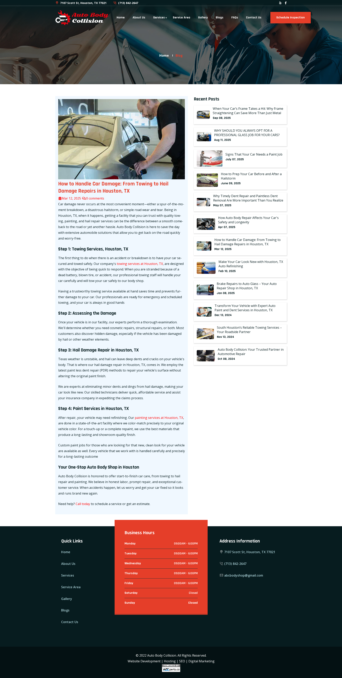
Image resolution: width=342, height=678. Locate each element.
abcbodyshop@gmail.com (243, 575)
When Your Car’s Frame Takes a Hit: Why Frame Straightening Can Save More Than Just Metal (248, 110)
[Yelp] (280, 3)
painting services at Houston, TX (159, 417)
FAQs (234, 17)
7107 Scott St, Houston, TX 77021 (82, 3)
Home (121, 17)
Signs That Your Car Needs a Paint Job (253, 154)
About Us (139, 17)
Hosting (170, 661)
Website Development (144, 661)
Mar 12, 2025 (72, 198)
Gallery (203, 17)
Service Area (181, 17)
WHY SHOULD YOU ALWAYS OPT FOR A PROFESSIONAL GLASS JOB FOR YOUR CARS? (247, 132)
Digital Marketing (201, 661)
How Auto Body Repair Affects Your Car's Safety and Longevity (248, 220)
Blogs (219, 17)
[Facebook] (286, 3)
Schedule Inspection (290, 17)
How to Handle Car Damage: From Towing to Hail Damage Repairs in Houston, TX (247, 242)
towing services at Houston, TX (140, 264)
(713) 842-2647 (127, 3)
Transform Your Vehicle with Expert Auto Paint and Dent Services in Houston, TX (245, 308)
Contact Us (253, 17)
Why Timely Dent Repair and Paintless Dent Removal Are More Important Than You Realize (248, 198)
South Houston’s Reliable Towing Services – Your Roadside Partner (249, 329)
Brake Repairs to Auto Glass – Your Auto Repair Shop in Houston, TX (247, 286)
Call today (83, 504)
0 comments (95, 198)
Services (159, 17)
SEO (182, 661)
